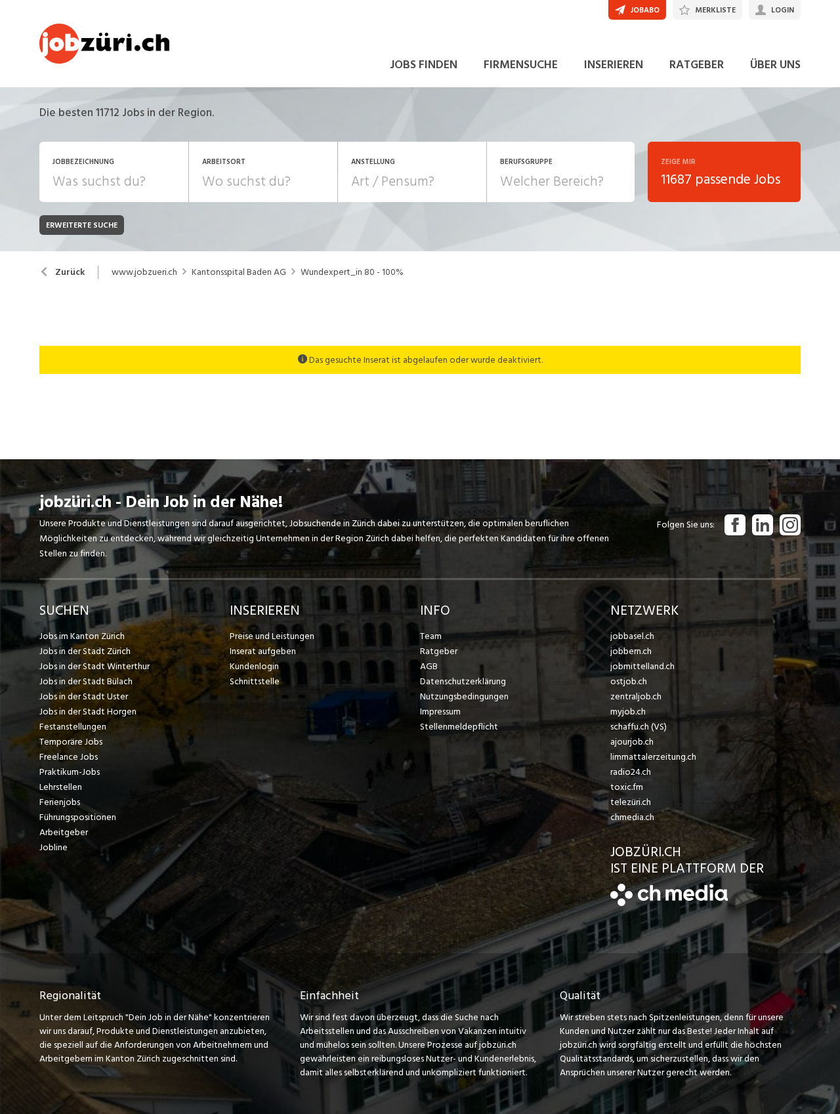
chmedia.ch (632, 817)
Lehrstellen (60, 786)
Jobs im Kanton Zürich (82, 636)
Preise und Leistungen (272, 636)
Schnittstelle (255, 681)
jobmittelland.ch (642, 666)
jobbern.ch (631, 651)
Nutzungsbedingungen (464, 696)
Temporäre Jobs (70, 741)
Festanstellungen (72, 726)
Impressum (440, 711)
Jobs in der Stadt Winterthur (94, 666)
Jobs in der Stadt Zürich (85, 651)
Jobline (53, 847)
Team (431, 636)
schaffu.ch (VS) (638, 726)
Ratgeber (438, 651)
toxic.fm (626, 786)
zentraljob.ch (636, 696)
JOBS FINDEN (423, 64)
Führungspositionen (77, 817)
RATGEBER (696, 64)
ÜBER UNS (775, 64)
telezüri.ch (630, 802)
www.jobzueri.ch (144, 272)
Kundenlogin (254, 666)
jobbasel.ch (632, 636)
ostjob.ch (628, 681)
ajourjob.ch (632, 741)
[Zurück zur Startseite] (669, 903)
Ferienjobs (59, 802)
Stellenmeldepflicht (459, 726)
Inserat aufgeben (263, 651)
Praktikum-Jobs (69, 771)
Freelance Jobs (68, 756)
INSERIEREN (613, 64)
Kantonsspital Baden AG (239, 272)
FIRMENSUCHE (521, 64)
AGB (429, 666)
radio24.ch (630, 771)
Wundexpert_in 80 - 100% (352, 272)
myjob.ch (628, 711)
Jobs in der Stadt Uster (83, 696)
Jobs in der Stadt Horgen (87, 711)
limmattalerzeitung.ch (653, 756)
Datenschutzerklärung (463, 681)
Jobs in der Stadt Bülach (86, 681)
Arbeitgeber (63, 832)
